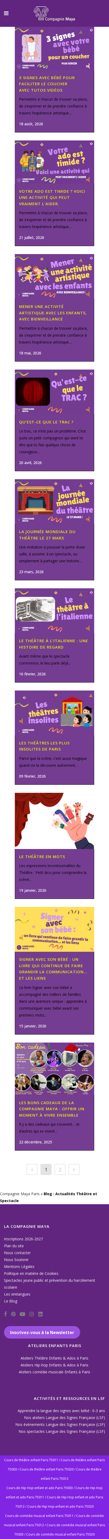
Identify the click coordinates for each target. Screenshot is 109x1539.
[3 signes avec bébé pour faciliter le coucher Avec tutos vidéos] (54, 48)
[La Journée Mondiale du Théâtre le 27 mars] (54, 501)
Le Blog (10, 1301)
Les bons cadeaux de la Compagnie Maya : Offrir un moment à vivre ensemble (51, 1109)
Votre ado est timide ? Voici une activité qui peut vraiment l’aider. (52, 197)
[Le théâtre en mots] (54, 821)
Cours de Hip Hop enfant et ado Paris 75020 (60, 1506)
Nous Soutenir (16, 1259)
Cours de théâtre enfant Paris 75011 (31, 1460)
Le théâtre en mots (42, 856)
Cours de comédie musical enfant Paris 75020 (60, 1534)
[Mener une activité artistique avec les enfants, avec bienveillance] (54, 276)
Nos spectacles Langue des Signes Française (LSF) (62, 1431)
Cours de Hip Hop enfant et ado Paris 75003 (39, 1488)
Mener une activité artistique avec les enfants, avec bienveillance (53, 312)
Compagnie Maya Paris (20, 1193)
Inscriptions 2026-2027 (23, 1238)
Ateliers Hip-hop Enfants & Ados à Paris (54, 1364)
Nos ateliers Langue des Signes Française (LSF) (64, 1417)
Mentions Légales (19, 1266)
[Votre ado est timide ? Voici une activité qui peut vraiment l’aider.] (54, 162)
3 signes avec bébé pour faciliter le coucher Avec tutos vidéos (47, 84)
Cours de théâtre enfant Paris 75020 (47, 1469)
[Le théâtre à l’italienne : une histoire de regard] (54, 610)
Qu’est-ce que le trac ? (46, 422)
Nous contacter (17, 1252)
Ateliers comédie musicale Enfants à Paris (54, 1371)
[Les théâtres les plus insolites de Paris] (54, 713)
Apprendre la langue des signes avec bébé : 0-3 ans (61, 1410)
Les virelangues (17, 1294)
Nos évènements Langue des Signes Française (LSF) (60, 1424)
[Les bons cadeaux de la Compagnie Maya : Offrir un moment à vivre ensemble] (54, 1069)
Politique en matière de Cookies (31, 1273)
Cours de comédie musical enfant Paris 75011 (39, 1516)
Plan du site (14, 1245)
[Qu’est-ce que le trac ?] (54, 392)
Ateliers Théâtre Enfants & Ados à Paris (54, 1358)
